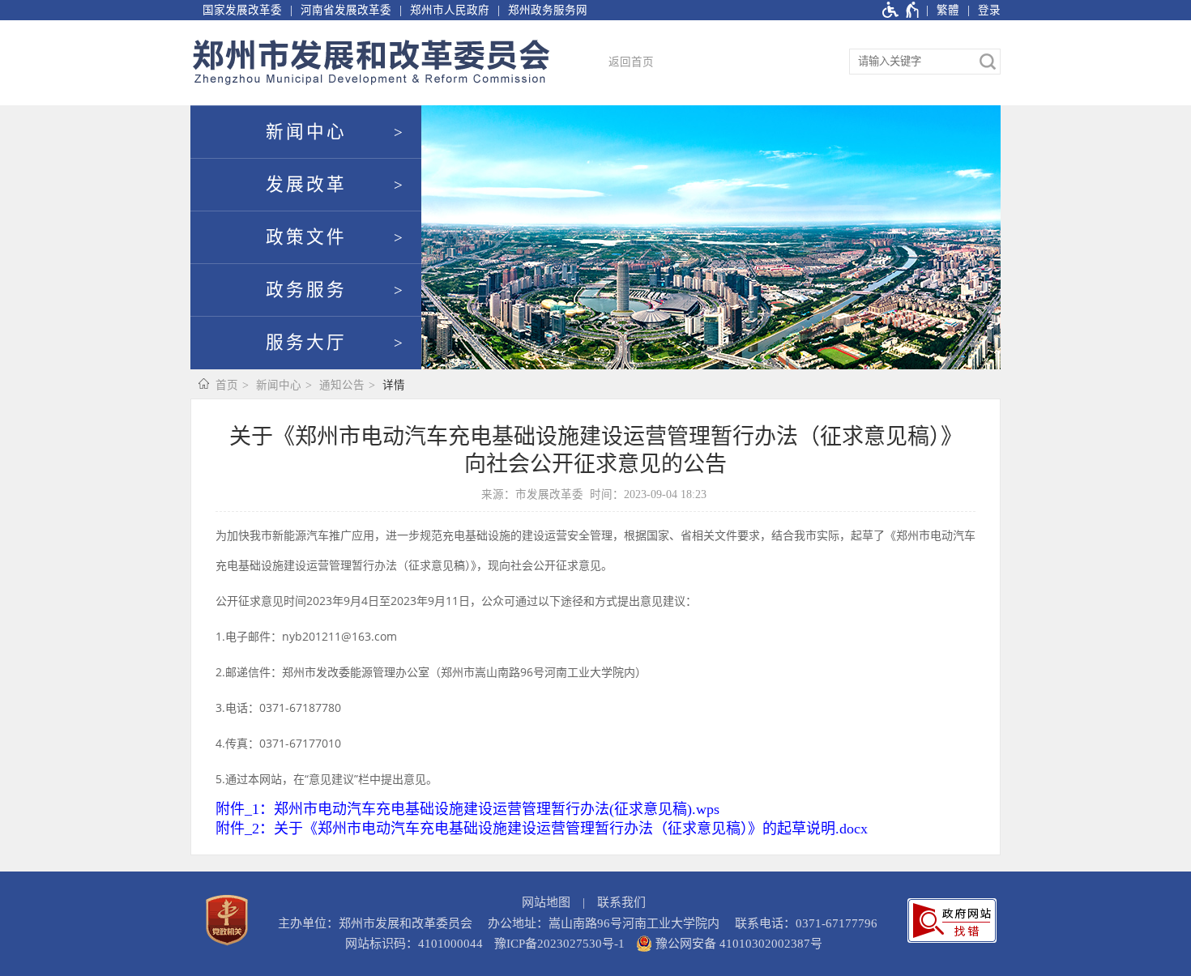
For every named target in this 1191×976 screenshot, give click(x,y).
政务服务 (306, 290)
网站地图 (546, 902)
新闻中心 (306, 132)
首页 (227, 385)
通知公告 (342, 385)
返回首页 (631, 62)
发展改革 (306, 184)
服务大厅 (306, 342)
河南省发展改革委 (346, 10)
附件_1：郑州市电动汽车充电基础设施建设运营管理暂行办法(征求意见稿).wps (467, 809)
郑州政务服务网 (547, 10)
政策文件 (306, 237)
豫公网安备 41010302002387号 (737, 943)
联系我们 (621, 902)
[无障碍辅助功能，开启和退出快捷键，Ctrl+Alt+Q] (901, 10)
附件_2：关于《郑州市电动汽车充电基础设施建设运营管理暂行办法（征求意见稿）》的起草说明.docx (542, 828)
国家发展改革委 (242, 10)
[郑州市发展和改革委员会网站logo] (371, 62)
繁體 (948, 10)
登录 (989, 10)
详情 (393, 385)
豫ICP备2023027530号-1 (559, 943)
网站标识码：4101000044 (414, 943)
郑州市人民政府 (449, 10)
